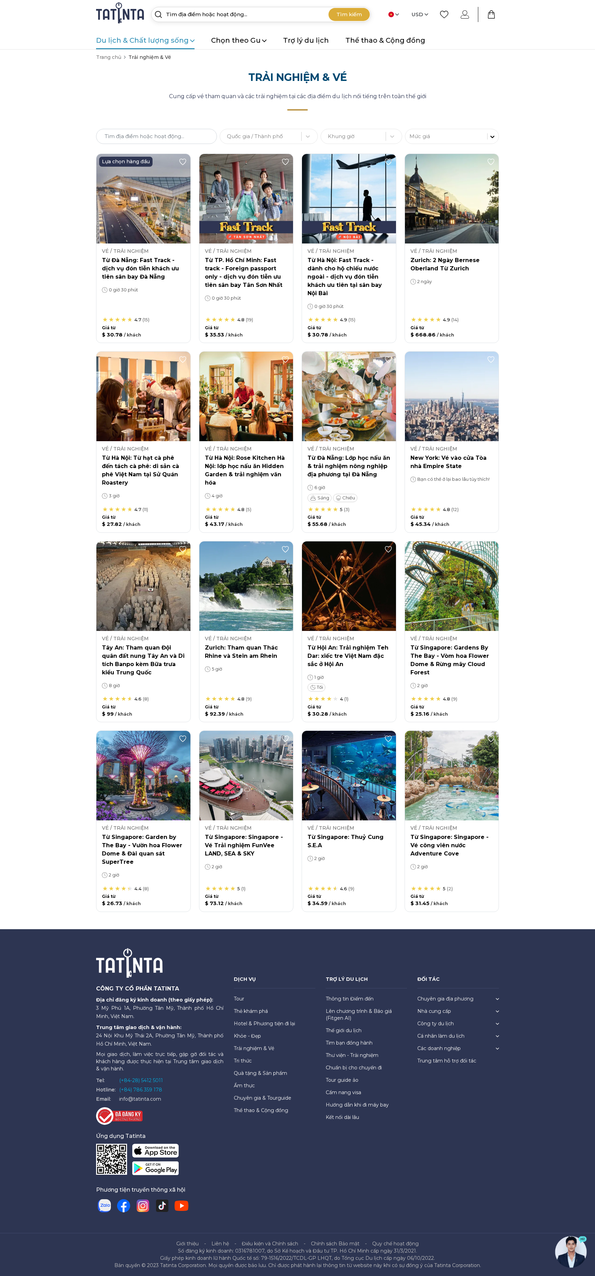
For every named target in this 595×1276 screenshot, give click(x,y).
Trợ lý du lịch (306, 40)
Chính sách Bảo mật (335, 1244)
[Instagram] (143, 1205)
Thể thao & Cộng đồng (385, 40)
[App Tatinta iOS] (155, 1152)
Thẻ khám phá (251, 1011)
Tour (239, 999)
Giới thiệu (187, 1244)
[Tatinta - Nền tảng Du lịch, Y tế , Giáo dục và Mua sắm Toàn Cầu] (121, 14)
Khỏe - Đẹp (247, 1036)
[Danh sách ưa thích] (444, 14)
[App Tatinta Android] (155, 1169)
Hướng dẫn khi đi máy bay (357, 1105)
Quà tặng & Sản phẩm (260, 1073)
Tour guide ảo (342, 1080)
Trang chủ (108, 57)
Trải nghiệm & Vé (254, 1048)
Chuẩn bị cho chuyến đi (354, 1068)
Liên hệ (220, 1244)
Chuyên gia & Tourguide (262, 1098)
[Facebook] (123, 1205)
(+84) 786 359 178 (140, 1090)
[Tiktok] (162, 1205)
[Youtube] (181, 1205)
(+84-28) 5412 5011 (141, 1080)
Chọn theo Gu (236, 40)
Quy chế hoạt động (395, 1244)
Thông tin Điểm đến (350, 999)
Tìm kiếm (349, 14)
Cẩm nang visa (343, 1092)
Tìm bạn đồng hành (349, 1043)
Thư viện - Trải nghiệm (352, 1055)
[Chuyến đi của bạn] (491, 14)
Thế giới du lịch (344, 1030)
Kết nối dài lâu (342, 1117)
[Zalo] (104, 1205)
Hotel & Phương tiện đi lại (264, 1023)
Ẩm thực (244, 1085)
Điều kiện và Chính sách (270, 1244)
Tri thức (243, 1061)
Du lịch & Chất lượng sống (142, 40)
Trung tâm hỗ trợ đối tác (446, 1061)
